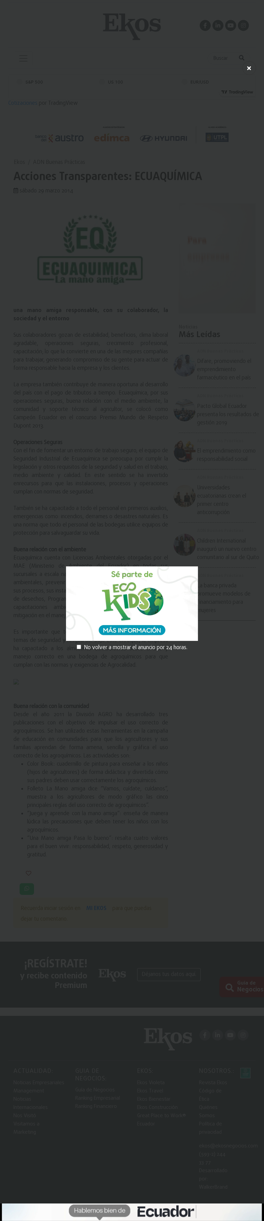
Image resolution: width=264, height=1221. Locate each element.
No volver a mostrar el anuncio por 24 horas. (135, 648)
